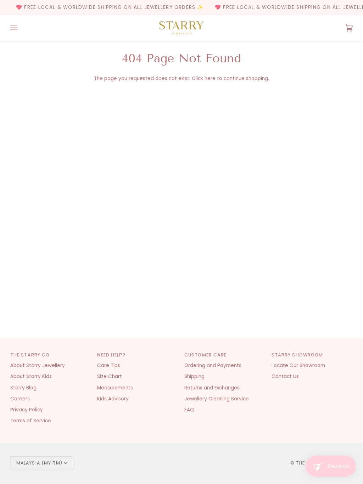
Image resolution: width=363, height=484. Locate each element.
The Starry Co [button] (30, 355)
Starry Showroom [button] (297, 355)
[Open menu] (21, 28)
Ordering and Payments (212, 365)
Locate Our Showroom (298, 365)
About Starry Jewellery (37, 365)
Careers (20, 398)
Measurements (115, 387)
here (210, 78)
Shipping (194, 376)
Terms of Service (30, 420)
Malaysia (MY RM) (39, 463)
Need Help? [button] (111, 355)
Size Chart (109, 376)
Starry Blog (23, 387)
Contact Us (285, 376)
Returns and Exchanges (212, 387)
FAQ (189, 409)
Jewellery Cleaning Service (216, 398)
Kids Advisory (113, 398)
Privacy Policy (26, 409)
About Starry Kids (31, 376)
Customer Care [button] (205, 355)
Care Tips (108, 365)
